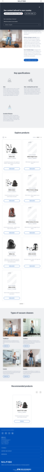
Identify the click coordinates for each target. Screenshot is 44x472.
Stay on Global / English (29, 13)
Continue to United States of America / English (12, 13)
